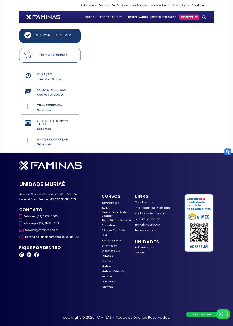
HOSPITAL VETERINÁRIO (163, 17)
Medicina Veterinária (114, 271)
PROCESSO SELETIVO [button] (111, 17)
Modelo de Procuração (150, 213)
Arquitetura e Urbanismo (116, 220)
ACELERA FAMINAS (138, 17)
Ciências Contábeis (113, 230)
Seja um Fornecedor (148, 219)
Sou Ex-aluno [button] (180, 5)
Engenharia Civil (111, 251)
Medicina (107, 266)
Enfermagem (110, 245)
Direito (105, 235)
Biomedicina (109, 225)
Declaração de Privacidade (153, 208)
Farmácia (107, 256)
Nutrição (107, 276)
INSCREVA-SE (189, 17)
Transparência (144, 230)
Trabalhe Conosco (147, 225)
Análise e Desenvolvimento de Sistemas (114, 212)
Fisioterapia (108, 261)
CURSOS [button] (89, 17)
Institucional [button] (88, 5)
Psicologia (107, 286)
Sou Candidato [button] (160, 5)
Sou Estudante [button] (120, 5)
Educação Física (111, 240)
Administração (110, 203)
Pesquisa (104, 5)
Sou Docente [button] (139, 5)
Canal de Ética (144, 202)
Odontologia (109, 281)
